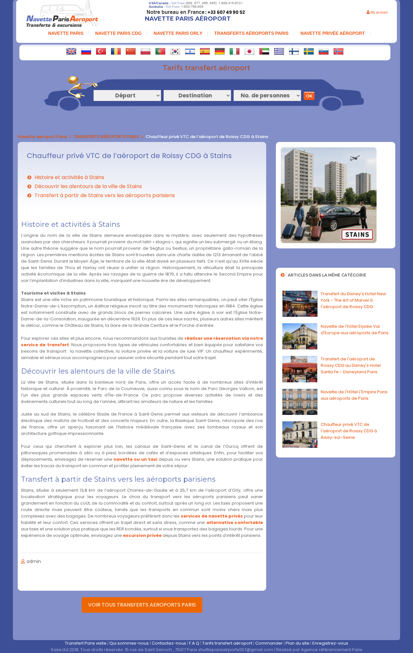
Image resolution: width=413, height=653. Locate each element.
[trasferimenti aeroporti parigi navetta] (234, 51)
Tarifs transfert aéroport (227, 643)
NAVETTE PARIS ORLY (178, 33)
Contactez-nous (169, 643)
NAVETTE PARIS (65, 33)
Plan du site (297, 643)
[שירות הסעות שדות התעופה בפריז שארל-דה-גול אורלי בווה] (190, 51)
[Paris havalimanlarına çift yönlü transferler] (101, 51)
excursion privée (142, 535)
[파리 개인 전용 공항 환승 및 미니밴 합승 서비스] (175, 51)
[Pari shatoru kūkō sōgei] (249, 51)
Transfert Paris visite (85, 643)
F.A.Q (194, 643)
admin (33, 561)
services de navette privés (212, 516)
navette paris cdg (118, 33)
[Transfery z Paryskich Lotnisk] (145, 51)
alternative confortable (234, 522)
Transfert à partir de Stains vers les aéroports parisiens (105, 195)
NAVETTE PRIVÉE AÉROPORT (332, 33)
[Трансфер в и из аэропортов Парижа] (86, 51)
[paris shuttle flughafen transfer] (220, 51)
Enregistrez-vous (330, 643)
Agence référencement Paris (331, 650)
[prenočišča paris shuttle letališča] (323, 51)
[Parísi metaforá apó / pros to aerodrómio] (279, 51)
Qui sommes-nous (129, 643)
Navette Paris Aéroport (188, 18)
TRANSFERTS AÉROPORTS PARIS (251, 33)
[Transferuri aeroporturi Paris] (116, 51)
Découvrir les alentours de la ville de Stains (88, 186)
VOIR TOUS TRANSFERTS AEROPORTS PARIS (142, 604)
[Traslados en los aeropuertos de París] (205, 51)
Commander (269, 643)
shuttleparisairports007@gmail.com (235, 650)
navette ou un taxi (135, 459)
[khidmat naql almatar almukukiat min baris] (264, 51)
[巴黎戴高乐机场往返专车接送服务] (131, 51)
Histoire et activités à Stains (69, 177)
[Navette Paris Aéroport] (62, 14)
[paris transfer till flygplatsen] (309, 51)
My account (378, 12)
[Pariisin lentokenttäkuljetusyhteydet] (294, 51)
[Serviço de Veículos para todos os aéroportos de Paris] (160, 51)
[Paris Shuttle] (71, 51)
